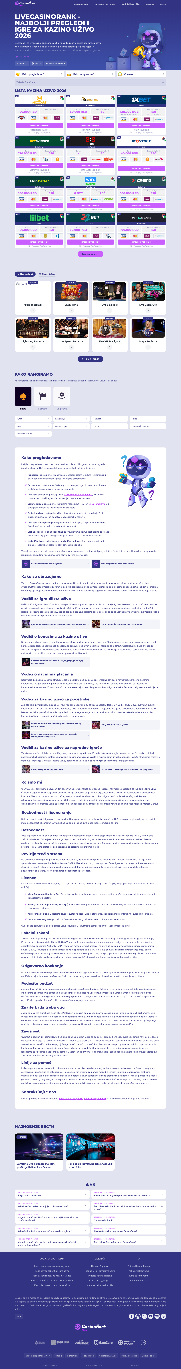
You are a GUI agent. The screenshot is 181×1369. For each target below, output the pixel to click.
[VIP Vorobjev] (82, 1342)
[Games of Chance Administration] (40, 1342)
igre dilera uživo (97, 504)
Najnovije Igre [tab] (48, 274)
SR (18, 1316)
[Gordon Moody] (126, 1342)
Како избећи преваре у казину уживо (52, 1275)
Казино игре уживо (105, 4)
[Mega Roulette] (148, 334)
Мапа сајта (134, 1365)
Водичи (150, 4)
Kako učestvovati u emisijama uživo (52, 1285)
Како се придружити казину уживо (52, 1266)
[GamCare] (103, 1342)
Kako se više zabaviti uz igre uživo (52, 1270)
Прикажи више (88, 254)
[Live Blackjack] (110, 298)
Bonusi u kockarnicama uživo (100, 1270)
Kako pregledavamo (139, 1270)
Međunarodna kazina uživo (100, 1285)
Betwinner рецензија (39, 170)
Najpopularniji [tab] (26, 274)
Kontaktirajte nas (139, 1280)
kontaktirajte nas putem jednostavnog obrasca (82, 1098)
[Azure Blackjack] (33, 298)
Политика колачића (50, 1365)
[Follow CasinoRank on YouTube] (150, 1316)
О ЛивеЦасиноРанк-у (139, 1266)
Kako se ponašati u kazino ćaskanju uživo (52, 1280)
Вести (163, 4)
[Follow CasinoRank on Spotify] (157, 1316)
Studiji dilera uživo (130, 4)
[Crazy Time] (71, 298)
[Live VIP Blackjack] (110, 334)
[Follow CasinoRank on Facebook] (131, 1316)
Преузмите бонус (39, 125)
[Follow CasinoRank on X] (144, 1316)
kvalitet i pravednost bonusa (78, 494)
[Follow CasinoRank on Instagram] (138, 1316)
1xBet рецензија (141, 130)
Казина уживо (81, 4)
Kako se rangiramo (138, 1275)
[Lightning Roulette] (33, 334)
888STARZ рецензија (90, 170)
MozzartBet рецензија (39, 130)
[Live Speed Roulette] (71, 334)
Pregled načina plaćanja (100, 1275)
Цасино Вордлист (100, 1266)
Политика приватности (94, 1365)
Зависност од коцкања (100, 1280)
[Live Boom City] (148, 298)
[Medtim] (60, 1342)
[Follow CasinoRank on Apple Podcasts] (163, 1316)
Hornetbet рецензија (90, 130)
